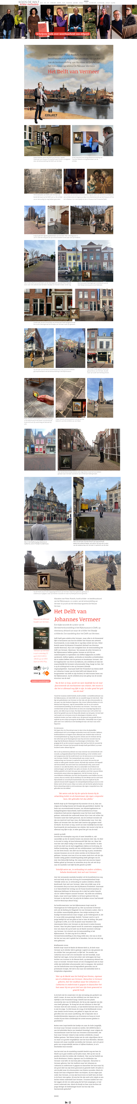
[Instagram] (69, 1102)
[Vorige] (1, 21)
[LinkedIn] (66, 1102)
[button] (44, 2)
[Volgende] (135, 21)
